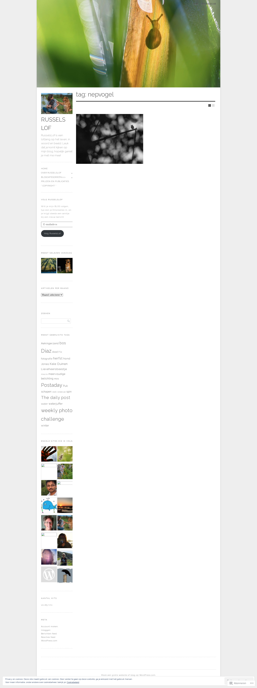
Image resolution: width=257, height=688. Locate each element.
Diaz (46, 351)
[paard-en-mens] (48, 574)
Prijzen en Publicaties (55, 181)
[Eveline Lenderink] (65, 472)
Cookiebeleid (73, 682)
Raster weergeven (209, 105)
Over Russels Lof (208, 3)
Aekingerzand (50, 343)
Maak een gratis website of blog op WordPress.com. (128, 675)
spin (69, 391)
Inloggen (46, 630)
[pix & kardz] (65, 576)
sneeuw (61, 392)
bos (62, 343)
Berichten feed (49, 633)
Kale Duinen (59, 364)
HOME (196, 3)
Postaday (51, 385)
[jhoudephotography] (65, 541)
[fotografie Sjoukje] (65, 558)
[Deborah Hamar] (48, 557)
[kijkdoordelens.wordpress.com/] (65, 454)
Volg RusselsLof (52, 200)
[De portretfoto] (65, 266)
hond (66, 358)
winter (45, 425)
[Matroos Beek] (48, 540)
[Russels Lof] (128, 44)
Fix (60, 352)
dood (55, 352)
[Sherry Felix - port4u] (65, 489)
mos (56, 378)
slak (54, 392)
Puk (65, 385)
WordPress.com (49, 640)
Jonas (45, 364)
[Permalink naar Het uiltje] (109, 139)
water (44, 403)
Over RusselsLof (51, 173)
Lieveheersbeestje (54, 369)
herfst (58, 358)
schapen (46, 391)
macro (44, 374)
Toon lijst (213, 105)
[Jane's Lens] (48, 471)
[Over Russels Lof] (48, 266)
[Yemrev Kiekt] (48, 505)
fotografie (46, 358)
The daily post (55, 397)
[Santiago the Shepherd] (48, 488)
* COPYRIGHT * (48, 186)
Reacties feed (48, 637)
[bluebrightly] (48, 454)
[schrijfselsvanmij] (65, 505)
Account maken (49, 626)
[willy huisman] (48, 523)
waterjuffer (56, 403)
